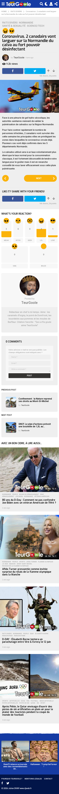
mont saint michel (24, 564)
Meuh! (6, 240)
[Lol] (5, 31)
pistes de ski (24, 703)
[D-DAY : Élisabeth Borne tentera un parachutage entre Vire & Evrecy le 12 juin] (29, 609)
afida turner (31, 562)
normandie (28, 496)
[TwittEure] (7, 783)
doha (23, 701)
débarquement (8, 496)
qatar (33, 703)
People (15, 494)
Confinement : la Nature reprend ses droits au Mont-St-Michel (35, 399)
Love (53, 240)
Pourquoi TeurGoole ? (11, 779)
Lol (41, 240)
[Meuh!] (11, 31)
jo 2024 (5, 564)
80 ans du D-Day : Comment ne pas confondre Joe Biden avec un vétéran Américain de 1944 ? (29, 501)
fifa (27, 701)
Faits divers (10, 22)
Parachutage (7, 636)
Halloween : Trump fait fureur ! (43, 765)
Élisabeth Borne (41, 634)
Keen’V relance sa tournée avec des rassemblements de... (15, 766)
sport (42, 703)
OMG (14, 266)
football (34, 701)
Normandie (26, 22)
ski (38, 703)
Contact (48, 779)
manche (12, 564)
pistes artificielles (10, 703)
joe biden (19, 496)
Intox (18, 240)
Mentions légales (33, 779)
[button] (3, 4)
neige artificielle (47, 701)
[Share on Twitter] (35, 71)
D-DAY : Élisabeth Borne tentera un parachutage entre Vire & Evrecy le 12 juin (26, 641)
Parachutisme (19, 636)
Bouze (43, 266)
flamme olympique (45, 562)
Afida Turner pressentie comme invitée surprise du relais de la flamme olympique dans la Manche (26, 571)
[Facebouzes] (2, 783)
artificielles (14, 701)
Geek (30, 240)
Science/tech (35, 25)
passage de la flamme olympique (15, 566)
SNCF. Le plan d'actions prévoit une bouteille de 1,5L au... (35, 425)
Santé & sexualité (14, 25)
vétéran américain (41, 496)
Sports (22, 562)
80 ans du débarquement (29, 494)
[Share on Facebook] (12, 71)
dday (42, 494)
